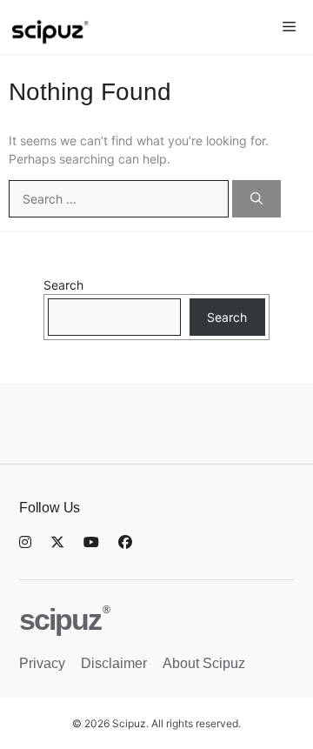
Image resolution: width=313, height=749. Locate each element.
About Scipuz (204, 663)
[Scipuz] (73, 27)
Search (63, 285)
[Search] (256, 198)
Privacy (42, 663)
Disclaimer (114, 663)
